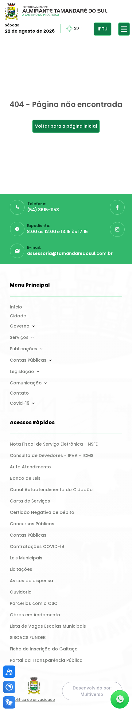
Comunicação (26, 383)
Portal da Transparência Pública (46, 660)
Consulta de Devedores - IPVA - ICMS (51, 455)
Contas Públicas (28, 360)
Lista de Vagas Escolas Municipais (48, 626)
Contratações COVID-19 (37, 546)
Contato (19, 393)
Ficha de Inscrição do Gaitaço (44, 649)
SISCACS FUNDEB (28, 637)
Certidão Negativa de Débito (42, 512)
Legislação (22, 371)
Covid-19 (19, 403)
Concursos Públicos (32, 524)
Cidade (18, 316)
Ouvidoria (21, 592)
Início (16, 307)
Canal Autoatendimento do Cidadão (51, 490)
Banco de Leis (25, 478)
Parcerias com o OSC (33, 603)
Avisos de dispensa (31, 581)
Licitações (21, 569)
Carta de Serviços (30, 501)
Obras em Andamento (35, 615)
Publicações (23, 349)
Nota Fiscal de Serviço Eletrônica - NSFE (54, 444)
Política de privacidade (33, 699)
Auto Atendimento (30, 467)
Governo (19, 326)
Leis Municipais (26, 558)
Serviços (19, 337)
